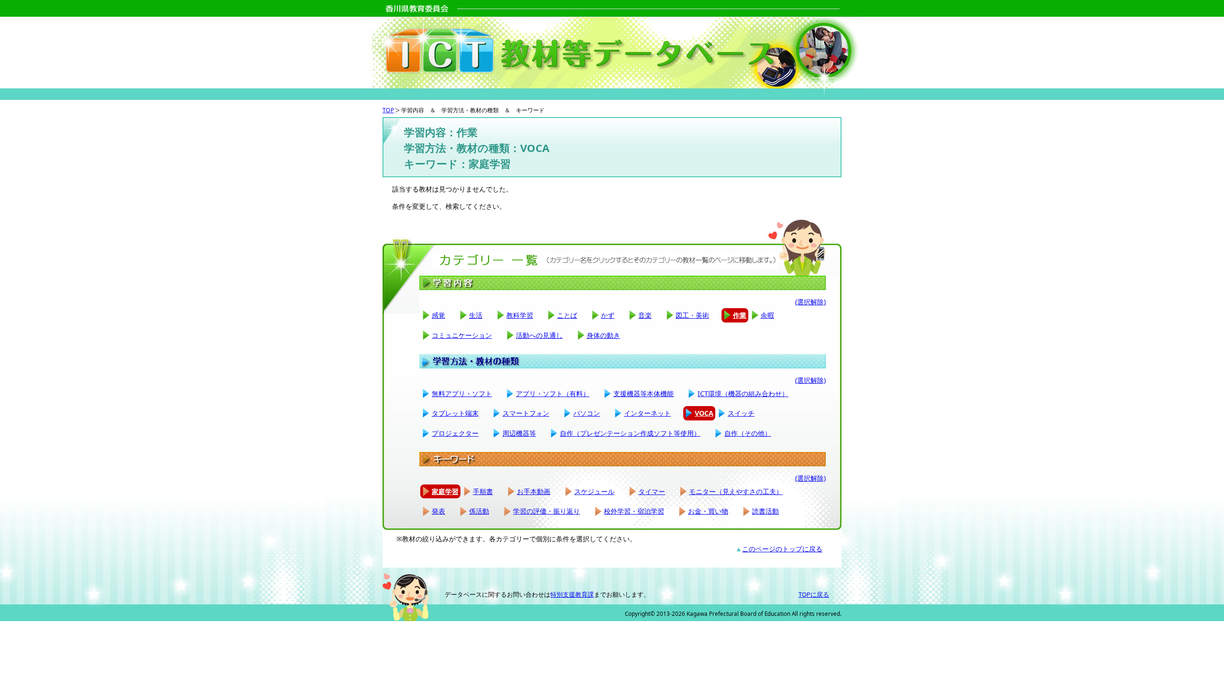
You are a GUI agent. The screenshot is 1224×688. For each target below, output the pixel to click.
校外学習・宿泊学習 (634, 511)
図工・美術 (692, 315)
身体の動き (603, 335)
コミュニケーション (462, 335)
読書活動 (765, 511)
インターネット (647, 413)
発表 (438, 511)
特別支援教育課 (572, 594)
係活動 (479, 511)
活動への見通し (539, 335)
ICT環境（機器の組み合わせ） (743, 393)
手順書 (483, 491)
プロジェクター (455, 433)
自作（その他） (747, 433)
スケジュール (594, 491)
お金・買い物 (708, 511)
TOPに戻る (813, 594)
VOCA (704, 413)
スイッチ (741, 413)
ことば (567, 315)
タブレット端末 (455, 413)
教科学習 (519, 315)
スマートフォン (526, 413)
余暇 (767, 315)
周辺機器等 (519, 433)
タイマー (651, 491)
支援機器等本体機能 (643, 393)
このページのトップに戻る (782, 548)
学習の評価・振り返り (546, 511)
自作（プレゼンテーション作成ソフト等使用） (630, 433)
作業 (739, 315)
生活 (475, 315)
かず (607, 315)
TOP (388, 110)
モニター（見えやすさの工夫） (736, 491)
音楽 (645, 315)
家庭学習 (445, 491)
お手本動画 (533, 491)
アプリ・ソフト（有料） (553, 393)
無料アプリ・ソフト (462, 393)
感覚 (438, 315)
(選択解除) (810, 301)
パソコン (586, 413)
